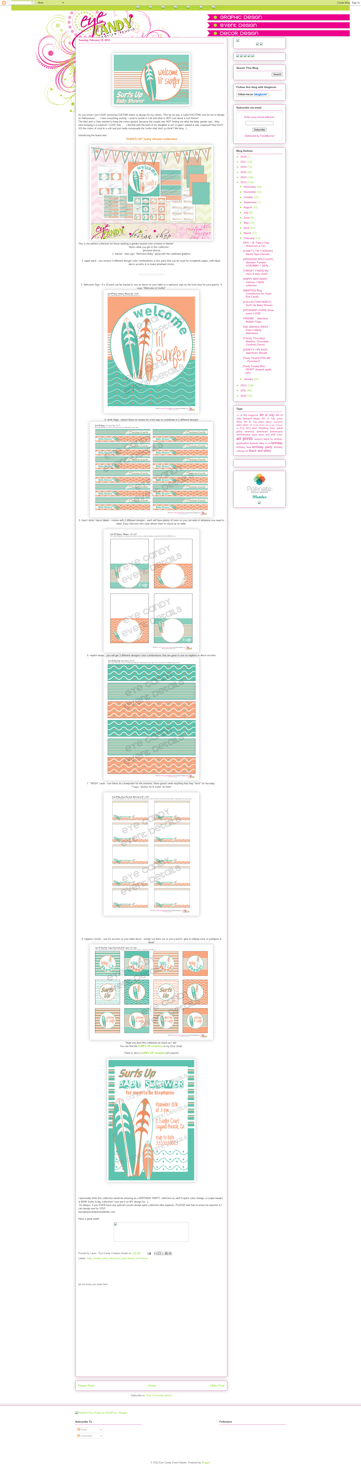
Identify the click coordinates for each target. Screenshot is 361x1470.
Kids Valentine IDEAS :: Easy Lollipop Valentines (256, 330)
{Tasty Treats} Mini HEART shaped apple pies (257, 369)
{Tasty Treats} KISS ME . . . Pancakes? (258, 359)
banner (254, 443)
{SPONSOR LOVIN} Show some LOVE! (258, 312)
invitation (153, 1053)
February (249, 238)
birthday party (262, 447)
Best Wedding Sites (263, 428)
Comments (86, 1435)
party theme (127, 1258)
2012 (243, 385)
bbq (261, 443)
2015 (243, 172)
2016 (243, 166)
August (248, 207)
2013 (243, 182)
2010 (243, 395)
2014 (243, 177)
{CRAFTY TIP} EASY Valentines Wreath (255, 351)
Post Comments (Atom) (159, 1395)
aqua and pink (267, 434)
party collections (111, 1258)
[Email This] (156, 1253)
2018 (243, 156)
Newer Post (86, 1385)
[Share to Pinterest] (170, 1253)
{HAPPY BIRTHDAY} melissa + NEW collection (255, 282)
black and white (260, 451)
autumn (258, 439)
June (247, 217)
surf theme (142, 1258)
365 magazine (250, 415)
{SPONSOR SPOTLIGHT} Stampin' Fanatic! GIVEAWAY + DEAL (258, 262)
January (249, 378)
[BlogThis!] (159, 1253)
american (262, 431)
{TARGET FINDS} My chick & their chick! (255, 272)
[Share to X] (163, 1253)
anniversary (243, 434)
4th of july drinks (257, 425)
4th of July (267, 415)
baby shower (94, 1258)
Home (152, 1385)
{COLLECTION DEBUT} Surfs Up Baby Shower (258, 303)
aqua (254, 434)
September (251, 202)
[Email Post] (149, 1253)
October (249, 197)
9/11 (248, 428)
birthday (277, 443)
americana (276, 431)
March (248, 233)
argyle (280, 435)
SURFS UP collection (150, 1046)
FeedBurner (267, 135)
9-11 (242, 428)
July (246, 212)
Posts (83, 1429)
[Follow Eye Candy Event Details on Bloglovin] (252, 96)
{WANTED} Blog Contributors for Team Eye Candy (257, 293)
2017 (243, 161)
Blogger (206, 1462)
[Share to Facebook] (166, 1253)
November (250, 191)
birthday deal (243, 447)
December (250, 186)
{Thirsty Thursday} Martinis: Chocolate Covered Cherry (256, 341)
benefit (268, 443)
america (249, 431)
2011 (243, 390)
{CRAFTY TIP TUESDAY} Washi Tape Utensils (258, 252)
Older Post (217, 1385)
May (247, 222)
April (247, 227)
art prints (244, 438)
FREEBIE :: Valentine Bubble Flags (255, 320)
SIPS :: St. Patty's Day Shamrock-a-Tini (256, 244)
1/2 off (239, 415)
